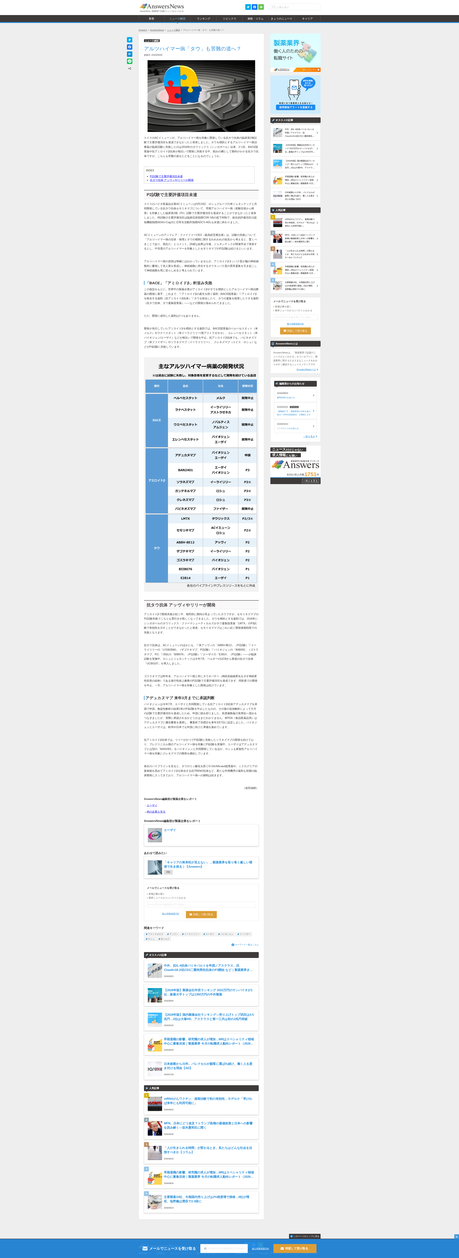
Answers (143, 30)
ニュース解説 (173, 30)
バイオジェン (227, 934)
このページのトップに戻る (306, 1236)
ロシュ (151, 939)
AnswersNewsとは (306, 369)
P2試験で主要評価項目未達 (166, 176)
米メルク (165, 939)
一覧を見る (309, 436)
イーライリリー (191, 934)
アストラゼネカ (155, 934)
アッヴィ (173, 934)
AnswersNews (157, 30)
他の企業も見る (156, 811)
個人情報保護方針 (170, 913)
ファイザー (245, 934)
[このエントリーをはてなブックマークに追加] (129, 54)
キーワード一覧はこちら (247, 944)
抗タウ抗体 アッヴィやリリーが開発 (172, 180)
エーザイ (152, 805)
